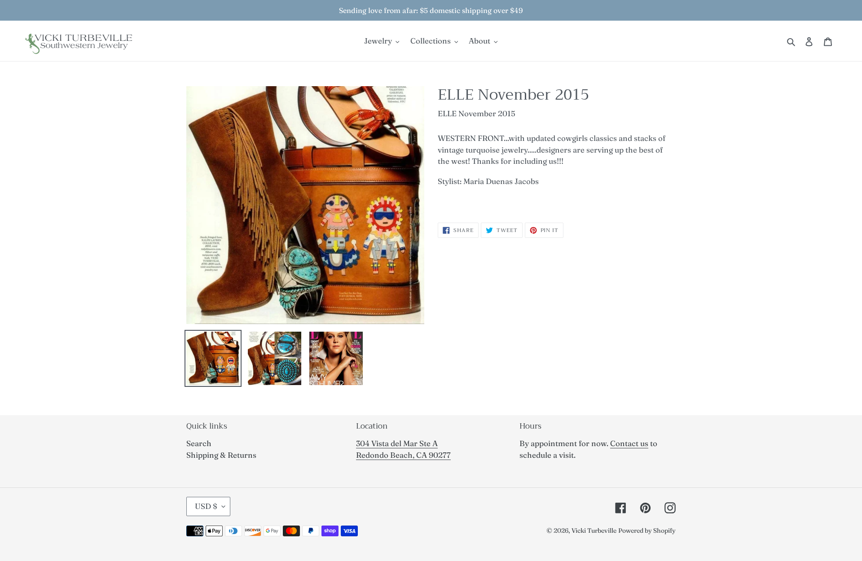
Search (198, 443)
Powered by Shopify (647, 530)
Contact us (629, 443)
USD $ (206, 506)
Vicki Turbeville (594, 530)
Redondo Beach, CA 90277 (403, 455)
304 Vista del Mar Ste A (397, 443)
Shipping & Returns (221, 455)
